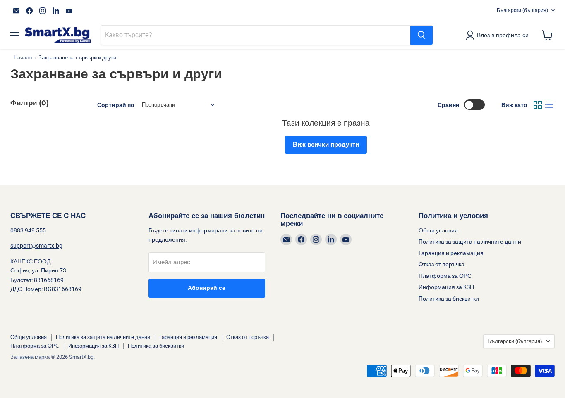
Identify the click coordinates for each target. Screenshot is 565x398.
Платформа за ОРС (445, 275)
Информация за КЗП (446, 287)
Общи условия (438, 230)
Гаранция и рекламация (451, 253)
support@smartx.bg (36, 245)
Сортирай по (115, 105)
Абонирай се (206, 288)
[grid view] (537, 105)
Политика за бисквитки (449, 298)
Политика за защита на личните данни (470, 241)
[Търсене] (421, 35)
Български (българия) (522, 10)
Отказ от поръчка (441, 264)
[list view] (549, 105)
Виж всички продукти (326, 144)
